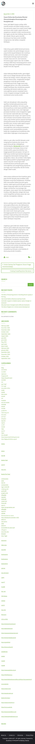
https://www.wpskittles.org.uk (8, 670)
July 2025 (3, 338)
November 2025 (5, 330)
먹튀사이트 (4, 545)
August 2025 (4, 336)
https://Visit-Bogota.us (6, 675)
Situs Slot (3, 610)
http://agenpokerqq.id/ (7, 628)
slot (2, 382)
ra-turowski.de (4, 684)
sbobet (3, 444)
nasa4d (3, 661)
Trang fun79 (4, 376)
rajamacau (3, 374)
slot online (4, 521)
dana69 (3, 396)
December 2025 (5, 328)
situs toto (3, 469)
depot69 (3, 421)
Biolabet (3, 534)
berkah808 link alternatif (8, 528)
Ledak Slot (4, 501)
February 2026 (5, 326)
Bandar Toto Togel (5, 474)
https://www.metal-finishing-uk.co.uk (10, 437)
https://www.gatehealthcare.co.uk (9, 716)
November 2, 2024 (9, 14)
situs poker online (5, 388)
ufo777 (3, 605)
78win (2, 433)
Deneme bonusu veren (7, 515)
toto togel (3, 386)
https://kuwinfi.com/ (6, 378)
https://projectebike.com (8, 507)
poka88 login (4, 651)
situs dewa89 (4, 435)
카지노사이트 (4, 619)
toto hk (3, 483)
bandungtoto (4, 554)
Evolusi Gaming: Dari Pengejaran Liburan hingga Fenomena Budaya (16, 265)
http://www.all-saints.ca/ (7, 693)
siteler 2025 (16, 517)
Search (4, 279)
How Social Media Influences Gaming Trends (13, 299)
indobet (3, 600)
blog (2, 368)
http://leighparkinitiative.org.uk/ (9, 439)
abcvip (2, 451)
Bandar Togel (4, 460)
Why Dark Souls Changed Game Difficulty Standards (15, 305)
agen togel (3, 384)
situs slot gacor (5, 573)
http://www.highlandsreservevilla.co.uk (10, 679)
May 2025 (4, 342)
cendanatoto (4, 479)
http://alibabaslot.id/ (7, 517)
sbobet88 (3, 404)
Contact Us (12, 735)
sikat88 (3, 392)
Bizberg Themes (24, 740)
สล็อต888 (3, 495)
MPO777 (3, 519)
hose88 (3, 587)
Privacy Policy (29, 735)
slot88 (2, 390)
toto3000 (3, 372)
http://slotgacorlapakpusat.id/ (8, 637)
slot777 (3, 431)
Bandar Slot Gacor (5, 698)
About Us (3, 735)
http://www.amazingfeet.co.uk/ (8, 712)
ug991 (2, 577)
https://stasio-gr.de (6, 688)
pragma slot (4, 493)
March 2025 (4, 346)
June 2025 (4, 340)
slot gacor (3, 418)
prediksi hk (4, 410)
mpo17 (3, 582)
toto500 (3, 408)
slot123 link (4, 370)
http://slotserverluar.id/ (7, 647)
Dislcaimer (20, 735)
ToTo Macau (4, 596)
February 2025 (5, 348)
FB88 (2, 429)
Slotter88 (3, 499)
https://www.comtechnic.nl (7, 702)
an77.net (3, 416)
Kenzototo (3, 540)
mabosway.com (5, 412)
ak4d (2, 481)
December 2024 (5, 352)
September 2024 (5, 358)
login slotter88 (5, 487)
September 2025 (5, 334)
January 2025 (4, 350)
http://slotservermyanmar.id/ (8, 624)
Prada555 (3, 400)
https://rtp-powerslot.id (26, 679)
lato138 (3, 455)
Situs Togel (4, 536)
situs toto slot (5, 532)
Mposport (3, 614)
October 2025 (5, 332)
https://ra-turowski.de (6, 707)
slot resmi (3, 414)
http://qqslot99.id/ (5, 642)
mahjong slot (4, 489)
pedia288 (3, 491)
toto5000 (3, 380)
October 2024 (5, 356)
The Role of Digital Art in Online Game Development (15, 307)
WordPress (9, 740)
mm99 (2, 425)
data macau (4, 394)
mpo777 (3, 511)
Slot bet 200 (17, 146)
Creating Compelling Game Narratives (20, 271)
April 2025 (4, 344)
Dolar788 (3, 549)
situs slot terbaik (5, 402)
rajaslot (3, 423)
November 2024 (5, 354)
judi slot (3, 568)
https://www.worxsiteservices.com (9, 633)
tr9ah (7, 257)
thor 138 (3, 591)
